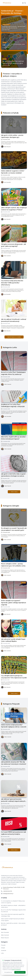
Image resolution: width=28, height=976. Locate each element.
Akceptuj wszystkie (20, 972)
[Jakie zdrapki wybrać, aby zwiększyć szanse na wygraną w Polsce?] (14, 197)
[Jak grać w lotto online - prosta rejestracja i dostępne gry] (14, 124)
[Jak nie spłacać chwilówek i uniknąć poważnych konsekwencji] (14, 308)
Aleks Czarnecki (7, 384)
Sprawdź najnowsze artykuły (14, 337)
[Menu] (23, 3)
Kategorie (4, 942)
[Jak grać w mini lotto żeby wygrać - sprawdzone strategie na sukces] (14, 463)
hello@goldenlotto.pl (8, 893)
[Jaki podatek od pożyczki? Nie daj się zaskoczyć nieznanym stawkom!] (14, 751)
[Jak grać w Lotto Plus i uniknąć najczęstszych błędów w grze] (14, 59)
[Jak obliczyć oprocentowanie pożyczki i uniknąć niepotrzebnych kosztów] (14, 788)
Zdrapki (3, 947)
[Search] (25, 3)
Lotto (2, 953)
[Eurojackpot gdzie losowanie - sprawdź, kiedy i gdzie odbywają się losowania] (14, 23)
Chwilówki (3, 950)
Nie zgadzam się (8, 972)
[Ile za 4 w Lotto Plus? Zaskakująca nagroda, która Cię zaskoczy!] (14, 360)
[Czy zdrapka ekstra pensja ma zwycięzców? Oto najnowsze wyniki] (14, 665)
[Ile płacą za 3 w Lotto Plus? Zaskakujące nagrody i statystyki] (14, 396)
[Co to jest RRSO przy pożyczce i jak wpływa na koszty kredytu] (14, 823)
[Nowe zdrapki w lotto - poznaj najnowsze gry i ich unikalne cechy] (14, 553)
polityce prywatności (16, 969)
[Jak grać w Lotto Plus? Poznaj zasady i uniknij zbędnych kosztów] (14, 41)
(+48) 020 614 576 (7, 891)
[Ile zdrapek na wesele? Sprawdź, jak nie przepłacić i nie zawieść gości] (14, 517)
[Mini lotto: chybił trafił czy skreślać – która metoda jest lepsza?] (14, 429)
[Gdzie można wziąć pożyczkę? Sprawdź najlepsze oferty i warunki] (14, 715)
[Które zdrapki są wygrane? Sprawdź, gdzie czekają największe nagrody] (14, 590)
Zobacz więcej (14, 491)
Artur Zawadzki (7, 416)
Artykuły (4, 898)
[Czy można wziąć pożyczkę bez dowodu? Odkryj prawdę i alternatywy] (14, 270)
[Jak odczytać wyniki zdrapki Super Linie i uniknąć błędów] (14, 628)
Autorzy (3, 929)
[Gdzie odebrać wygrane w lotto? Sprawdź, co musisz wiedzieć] (14, 160)
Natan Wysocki (7, 485)
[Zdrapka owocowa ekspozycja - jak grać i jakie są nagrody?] (14, 233)
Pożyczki (3, 945)
